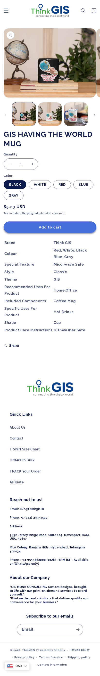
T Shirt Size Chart (25, 449)
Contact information (52, 664)
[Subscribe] (77, 629)
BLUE (83, 185)
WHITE (40, 185)
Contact (16, 438)
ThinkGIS (28, 650)
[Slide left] (5, 115)
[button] (6, 10)
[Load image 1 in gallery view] (24, 114)
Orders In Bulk (22, 460)
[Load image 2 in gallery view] (50, 114)
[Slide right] (94, 115)
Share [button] (14, 346)
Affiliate (17, 482)
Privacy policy (24, 657)
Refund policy (80, 650)
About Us (18, 427)
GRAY (13, 195)
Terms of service (51, 657)
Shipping (27, 213)
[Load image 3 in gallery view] (76, 114)
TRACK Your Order (25, 471)
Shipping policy (78, 657)
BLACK (15, 185)
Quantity (10, 154)
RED (62, 185)
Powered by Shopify (50, 650)
